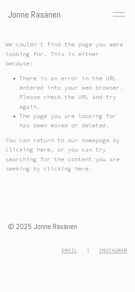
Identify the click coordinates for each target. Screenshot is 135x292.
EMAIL (69, 250)
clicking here (28, 149)
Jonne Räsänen (34, 14)
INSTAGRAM (113, 250)
